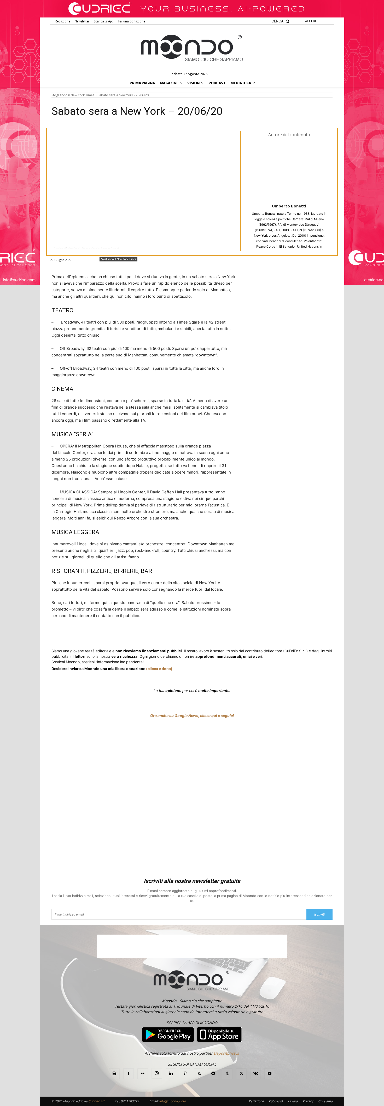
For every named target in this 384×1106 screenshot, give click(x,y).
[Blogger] (114, 1073)
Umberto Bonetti (289, 205)
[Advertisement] (192, 802)
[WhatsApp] (132, 635)
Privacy (308, 1101)
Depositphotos (226, 1053)
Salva (119, 635)
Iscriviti (319, 914)
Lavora (293, 1101)
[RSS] (199, 1073)
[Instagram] (157, 1073)
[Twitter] (101, 635)
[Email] (168, 635)
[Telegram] (156, 635)
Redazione (256, 1101)
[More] (192, 635)
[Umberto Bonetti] (289, 170)
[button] (280, 21)
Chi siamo (325, 1101)
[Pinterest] (185, 1073)
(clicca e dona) (159, 668)
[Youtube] (269, 1073)
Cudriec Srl (96, 1101)
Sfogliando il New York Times (72, 95)
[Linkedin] (144, 635)
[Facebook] (89, 635)
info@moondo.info (172, 1101)
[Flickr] (142, 1073)
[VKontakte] (255, 1073)
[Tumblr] (180, 635)
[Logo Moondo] (192, 48)
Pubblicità (276, 1101)
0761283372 (130, 1101)
